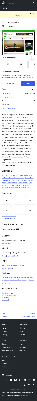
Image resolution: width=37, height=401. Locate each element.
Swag (22, 351)
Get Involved (24, 341)
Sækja (28, 83)
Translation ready (14, 187)
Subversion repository (9, 295)
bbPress (6, 363)
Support (4, 344)
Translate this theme (8, 284)
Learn (4, 341)
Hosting (4, 331)
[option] (7, 200)
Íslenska (9, 375)
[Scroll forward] (33, 58)
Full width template (22, 182)
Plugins (21, 331)
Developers (6, 347)
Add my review (6, 243)
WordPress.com (8, 357)
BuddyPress (7, 367)
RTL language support (14, 185)
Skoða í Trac (6, 297)
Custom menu (6, 180)
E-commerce (15, 180)
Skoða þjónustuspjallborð (10, 256)
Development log (7, 293)
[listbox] (18, 205)
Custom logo (29, 178)
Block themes (11, 182)
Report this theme (7, 268)
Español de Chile (15, 280)
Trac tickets (5, 300)
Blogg (30, 175)
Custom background (8, 178)
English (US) (5, 280)
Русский (31, 280)
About (4, 325)
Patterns (22, 335)
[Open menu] (34, 3)
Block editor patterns (8, 175)
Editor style (23, 180)
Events (21, 344)
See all (33, 243)
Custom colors (19, 178)
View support (27, 77)
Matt (4, 360)
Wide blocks (25, 187)
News (4, 328)
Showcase (23, 325)
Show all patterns (9, 218)
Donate (23, 347)
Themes (4, 8)
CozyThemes (9, 26)
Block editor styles (22, 175)
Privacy (4, 335)
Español (24, 280)
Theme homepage (8, 108)
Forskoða (10, 83)
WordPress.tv (7, 351)
